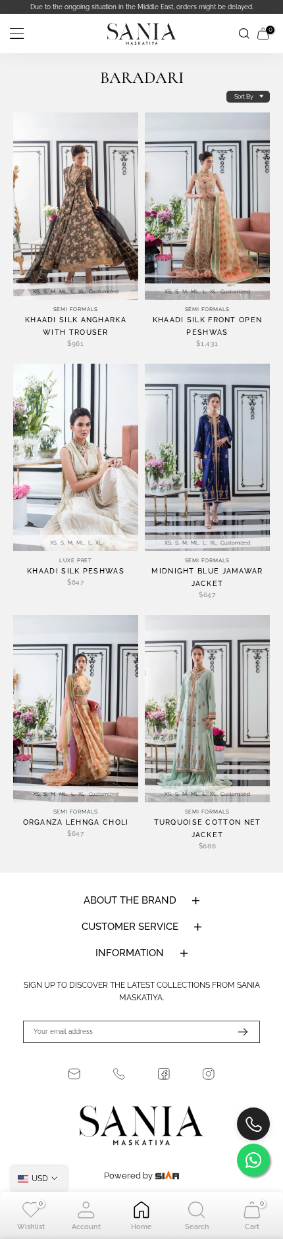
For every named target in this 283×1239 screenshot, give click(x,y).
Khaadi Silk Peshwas (75, 571)
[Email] (74, 1074)
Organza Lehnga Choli (76, 822)
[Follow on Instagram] (209, 1074)
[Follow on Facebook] (164, 1074)
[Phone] (119, 1074)
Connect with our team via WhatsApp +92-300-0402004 (171, 7)
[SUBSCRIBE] (236, 1032)
